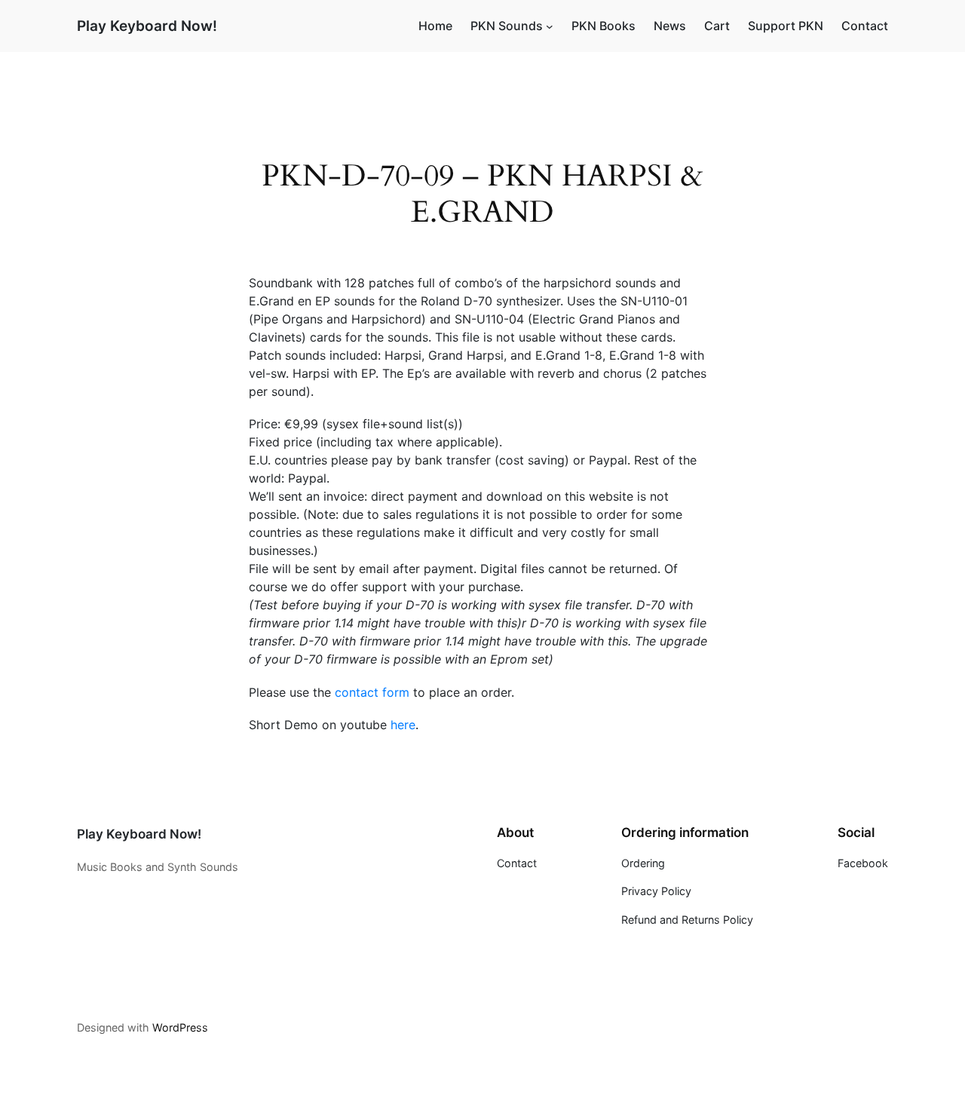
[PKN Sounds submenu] (549, 26)
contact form (372, 692)
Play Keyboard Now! (147, 26)
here (403, 724)
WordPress (180, 1027)
